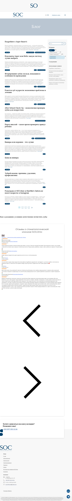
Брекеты (25, 497)
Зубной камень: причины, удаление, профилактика (20, 174)
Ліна (5, 266)
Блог (35, 70)
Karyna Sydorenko (13, 241)
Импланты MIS (6, 499)
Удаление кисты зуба (31, 498)
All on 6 (52, 499)
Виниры (51, 497)
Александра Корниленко (18, 274)
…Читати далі (35, 49)
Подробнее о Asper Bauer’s (16, 42)
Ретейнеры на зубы (46, 499)
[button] (4, 456)
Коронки (55, 497)
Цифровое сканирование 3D (37, 499)
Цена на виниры (12, 158)
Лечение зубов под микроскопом (52, 498)
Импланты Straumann (13, 499)
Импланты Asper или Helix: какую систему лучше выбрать (23, 57)
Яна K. (6, 257)
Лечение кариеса (8, 498)
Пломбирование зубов (40, 498)
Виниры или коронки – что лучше (19, 142)
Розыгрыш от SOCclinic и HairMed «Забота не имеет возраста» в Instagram (24, 192)
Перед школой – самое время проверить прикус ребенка (25, 125)
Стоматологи (21, 497)
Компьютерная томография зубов (24, 499)
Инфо (17, 497)
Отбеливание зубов (37, 497)
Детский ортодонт (15, 498)
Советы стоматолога (30, 52)
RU (48, 15)
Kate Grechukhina (13, 251)
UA (46, 15)
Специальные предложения (40, 52)
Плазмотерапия (57, 499)
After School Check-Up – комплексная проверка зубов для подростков (25, 109)
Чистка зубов (30, 497)
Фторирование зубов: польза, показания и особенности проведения (22, 75)
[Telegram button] (68, 497)
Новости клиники (53, 52)
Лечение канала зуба (23, 498)
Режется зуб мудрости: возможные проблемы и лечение (25, 91)
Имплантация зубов (45, 497)
